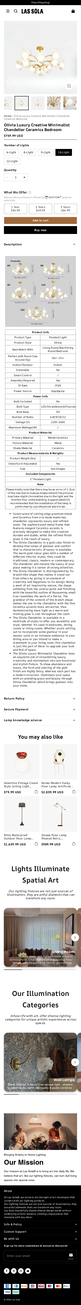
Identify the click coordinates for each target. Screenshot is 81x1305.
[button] (8, 11)
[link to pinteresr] (14, 1273)
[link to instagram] (21, 1273)
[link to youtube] (28, 1273)
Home (7, 116)
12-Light (12, 161)
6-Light (11, 152)
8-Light (28, 152)
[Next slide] (75, 937)
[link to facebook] (6, 1273)
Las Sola (16, 1299)
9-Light (46, 152)
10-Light (63, 152)
